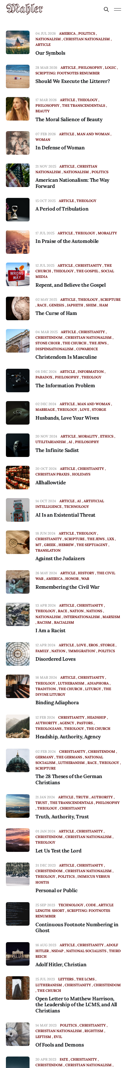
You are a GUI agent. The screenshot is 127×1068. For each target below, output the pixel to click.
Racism (44, 622)
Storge (99, 409)
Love (84, 409)
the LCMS (85, 979)
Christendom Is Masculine (66, 357)
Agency (67, 723)
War (85, 578)
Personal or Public (56, 890)
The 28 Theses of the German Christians (68, 779)
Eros (93, 645)
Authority (102, 797)
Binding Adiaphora (57, 702)
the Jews (98, 343)
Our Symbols (50, 53)
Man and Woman (93, 134)
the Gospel (87, 271)
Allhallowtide (50, 482)
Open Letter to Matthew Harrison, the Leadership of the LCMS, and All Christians (76, 1004)
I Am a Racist (50, 630)
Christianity (88, 265)
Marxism (111, 617)
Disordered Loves (55, 659)
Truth (82, 797)
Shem (91, 305)
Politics (86, 33)
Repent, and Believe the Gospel (70, 285)
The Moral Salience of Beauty (68, 119)
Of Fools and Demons (59, 1045)
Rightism (93, 1031)
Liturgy (93, 689)
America (67, 33)
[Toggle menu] (117, 9)
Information (91, 371)
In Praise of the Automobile (67, 241)
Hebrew (66, 545)
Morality (107, 233)
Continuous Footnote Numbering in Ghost (76, 927)
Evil (58, 1036)
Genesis (56, 305)
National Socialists (86, 951)
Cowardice (87, 349)
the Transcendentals (83, 105)
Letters (66, 979)
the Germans (69, 757)
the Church (75, 343)
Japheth (75, 305)
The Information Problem (65, 385)
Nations (94, 611)
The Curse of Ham (56, 313)
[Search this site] (106, 9)
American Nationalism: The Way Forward (72, 183)
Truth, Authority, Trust (62, 816)
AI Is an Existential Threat (65, 515)
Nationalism (76, 172)
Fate (64, 1059)
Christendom (101, 751)
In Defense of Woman (60, 147)
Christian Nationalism (87, 39)
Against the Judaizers (60, 558)
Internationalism (82, 617)
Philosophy (90, 67)
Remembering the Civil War (67, 587)
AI (70, 442)
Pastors (85, 723)
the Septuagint (92, 545)
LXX (110, 539)
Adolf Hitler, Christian (60, 964)
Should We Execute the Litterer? (72, 81)
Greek (50, 545)
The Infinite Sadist (57, 450)
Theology (87, 100)
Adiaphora (98, 683)
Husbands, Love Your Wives (67, 418)
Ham (103, 305)
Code (91, 905)
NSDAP (57, 951)
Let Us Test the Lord (58, 850)
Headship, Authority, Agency (68, 736)
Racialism (64, 622)
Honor (72, 578)
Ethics (106, 436)
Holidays (81, 474)
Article (68, 67)
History (86, 573)
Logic (110, 67)
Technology (76, 506)
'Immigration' (81, 651)
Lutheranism (71, 683)
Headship (96, 717)
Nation (77, 611)
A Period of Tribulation (61, 209)
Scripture (110, 299)
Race (41, 305)
